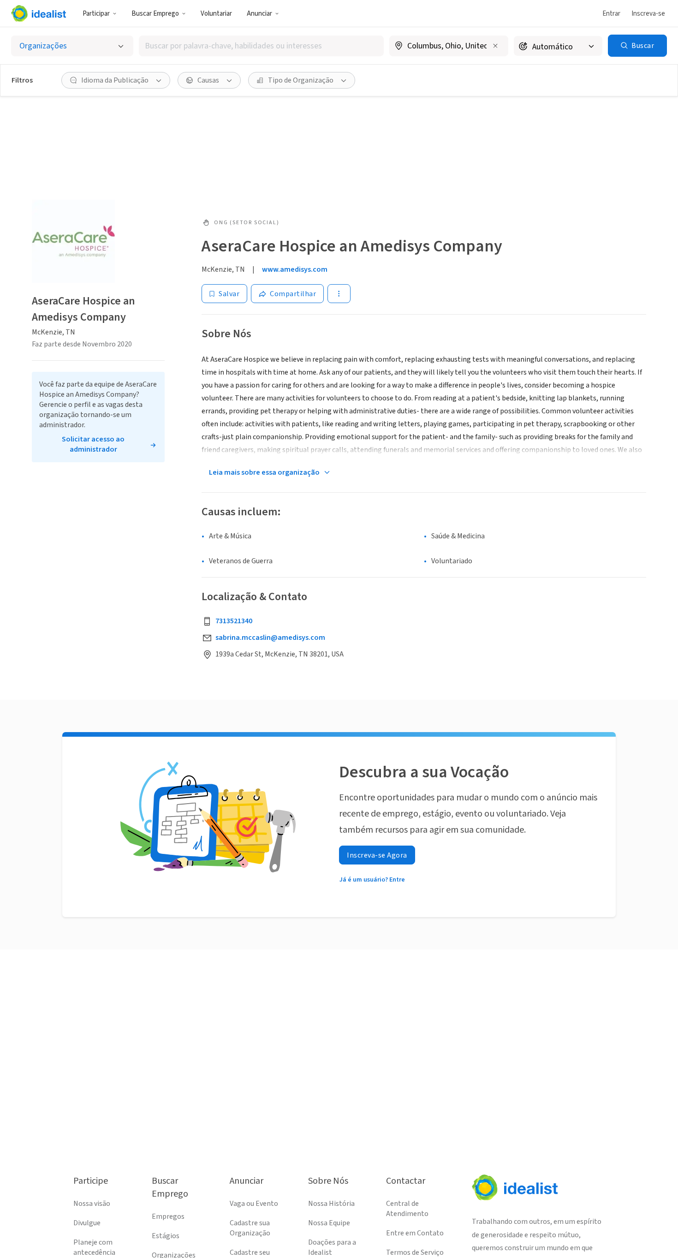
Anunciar (259, 13)
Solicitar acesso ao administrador (93, 444)
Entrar (611, 13)
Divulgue (87, 1223)
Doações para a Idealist (332, 1247)
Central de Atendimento (407, 1208)
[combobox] (261, 46)
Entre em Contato (415, 1233)
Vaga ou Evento (254, 1203)
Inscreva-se (648, 13)
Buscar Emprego (155, 13)
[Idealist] (38, 13)
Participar (96, 13)
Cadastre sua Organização (250, 1228)
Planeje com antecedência (94, 1247)
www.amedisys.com (294, 269)
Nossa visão (91, 1203)
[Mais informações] (448, 47)
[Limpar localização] (495, 45)
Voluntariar (216, 13)
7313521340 (233, 621)
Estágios (165, 1236)
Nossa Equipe (329, 1223)
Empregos (168, 1216)
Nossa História (331, 1203)
